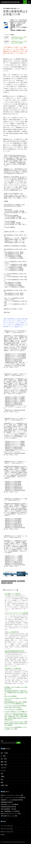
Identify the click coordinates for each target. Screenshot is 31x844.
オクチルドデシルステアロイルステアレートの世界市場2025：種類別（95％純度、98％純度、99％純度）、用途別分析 (15, 723)
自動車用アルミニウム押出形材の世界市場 (12, 800)
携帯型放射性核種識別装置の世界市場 (14, 651)
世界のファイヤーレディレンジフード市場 (12, 795)
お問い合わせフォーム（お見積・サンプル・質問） (19, 37)
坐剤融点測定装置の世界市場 (8, 806)
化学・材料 (4, 759)
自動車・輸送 (4, 785)
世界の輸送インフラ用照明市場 (13, 668)
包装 (2, 773)
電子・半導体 (4, 753)
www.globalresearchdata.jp (10, 2)
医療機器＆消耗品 (9, 8)
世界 (4, 8)
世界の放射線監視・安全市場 (8, 809)
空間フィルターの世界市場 (10, 696)
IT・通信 (3, 756)
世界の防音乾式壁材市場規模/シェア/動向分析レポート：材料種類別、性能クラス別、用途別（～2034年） (16, 692)
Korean (3, 834)
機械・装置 (4, 761)
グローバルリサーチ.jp (6, 828)
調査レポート (17, 8)
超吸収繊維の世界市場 (6, 802)
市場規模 (10, 583)
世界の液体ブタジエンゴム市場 (9, 816)
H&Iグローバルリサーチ (7, 831)
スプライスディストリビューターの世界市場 (16, 612)
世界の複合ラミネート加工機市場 (9, 804)
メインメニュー (29, 2)
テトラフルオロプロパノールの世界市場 (13, 709)
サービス (3, 770)
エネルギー (4, 767)
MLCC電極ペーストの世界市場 (13, 593)
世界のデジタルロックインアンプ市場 (11, 813)
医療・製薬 (4, 764)
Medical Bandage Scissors (9, 581)
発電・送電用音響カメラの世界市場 (10, 811)
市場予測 (4, 583)
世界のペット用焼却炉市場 (12, 632)
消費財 (2, 776)
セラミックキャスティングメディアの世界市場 (13, 797)
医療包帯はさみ (21, 581)
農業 (2, 782)
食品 (2, 779)
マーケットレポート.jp (6, 825)
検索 (2, 741)
